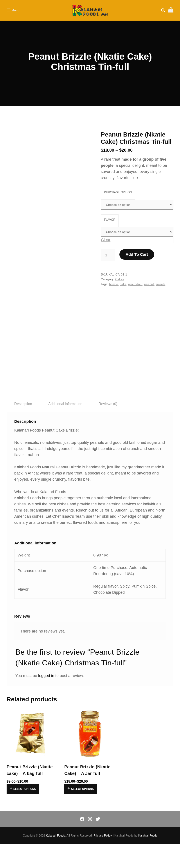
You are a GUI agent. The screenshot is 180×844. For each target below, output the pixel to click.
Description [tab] (23, 404)
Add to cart (137, 254)
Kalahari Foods (55, 835)
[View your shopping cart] (171, 10)
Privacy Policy (103, 835)
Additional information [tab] (65, 404)
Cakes (21, 117)
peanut (149, 284)
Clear (105, 240)
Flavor (109, 219)
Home (11, 117)
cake (123, 284)
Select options (24, 789)
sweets (160, 284)
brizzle (113, 284)
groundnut (135, 284)
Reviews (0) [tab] (108, 404)
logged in (46, 675)
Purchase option (118, 192)
